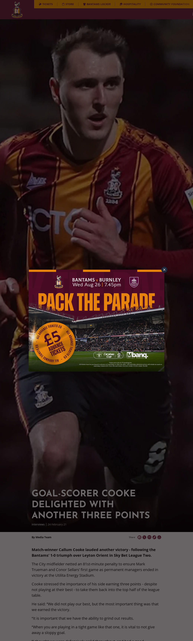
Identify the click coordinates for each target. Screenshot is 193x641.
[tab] (164, 269)
